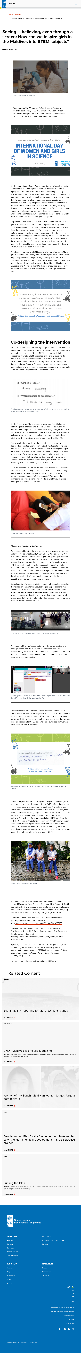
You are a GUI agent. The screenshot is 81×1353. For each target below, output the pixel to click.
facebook (56, 1329)
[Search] (73, 1294)
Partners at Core (12, 1252)
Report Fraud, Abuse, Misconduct (62, 1308)
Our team (10, 1244)
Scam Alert (70, 1319)
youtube (65, 1329)
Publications (11, 1276)
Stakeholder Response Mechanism (62, 1311)
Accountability (69, 1315)
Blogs (9, 1272)
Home (11, 14)
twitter (52, 1329)
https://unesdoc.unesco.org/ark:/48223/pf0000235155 (38, 923)
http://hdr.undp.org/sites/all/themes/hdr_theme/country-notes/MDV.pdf (37, 938)
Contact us (45, 1276)
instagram (69, 1329)
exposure (73, 1329)
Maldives (12, 3)
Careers (44, 1268)
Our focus (45, 1244)
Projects (9, 1279)
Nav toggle (76, 3)
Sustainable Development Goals (53, 1240)
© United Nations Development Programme (22, 1342)
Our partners (11, 1248)
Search (73, 3)
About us (10, 1240)
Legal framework (12, 1256)
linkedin (60, 1329)
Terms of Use (69, 1323)
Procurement (46, 1272)
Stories (9, 1283)
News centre (11, 1268)
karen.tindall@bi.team (46, 960)
